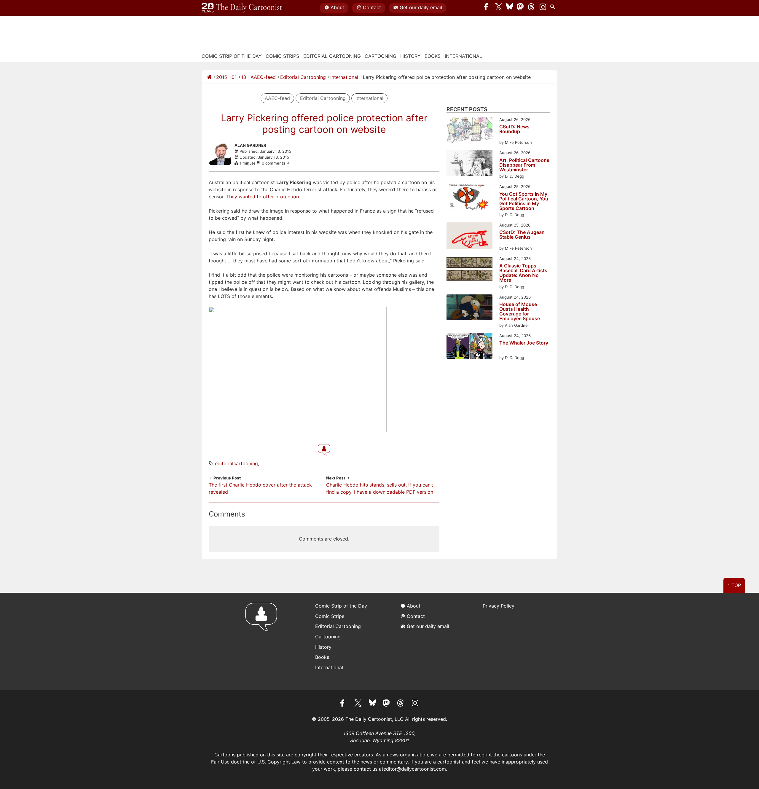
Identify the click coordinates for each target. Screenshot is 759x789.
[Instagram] (542, 8)
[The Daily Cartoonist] (242, 8)
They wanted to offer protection (262, 197)
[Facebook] (487, 8)
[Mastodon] (520, 8)
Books (433, 56)
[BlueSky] (509, 8)
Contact (372, 7)
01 (234, 77)
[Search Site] (553, 8)
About (337, 7)
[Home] (209, 77)
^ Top (734, 585)
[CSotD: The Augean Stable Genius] (469, 236)
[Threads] (531, 8)
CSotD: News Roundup (514, 129)
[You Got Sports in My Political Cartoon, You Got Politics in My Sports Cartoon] (469, 197)
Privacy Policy (498, 606)
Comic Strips (282, 56)
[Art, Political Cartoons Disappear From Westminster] (469, 164)
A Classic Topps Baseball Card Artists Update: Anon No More (523, 272)
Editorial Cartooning (332, 56)
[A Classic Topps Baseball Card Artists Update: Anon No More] (469, 269)
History (410, 56)
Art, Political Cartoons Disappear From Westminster (524, 165)
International (463, 56)
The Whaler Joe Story (523, 343)
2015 (221, 77)
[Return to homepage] (263, 641)
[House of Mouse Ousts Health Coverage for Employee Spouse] (469, 308)
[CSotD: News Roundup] (469, 131)
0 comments (274, 163)
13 (243, 77)
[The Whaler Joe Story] (469, 347)
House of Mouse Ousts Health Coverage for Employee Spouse (519, 311)
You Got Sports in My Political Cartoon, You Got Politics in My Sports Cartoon (523, 201)
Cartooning (380, 56)
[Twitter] (498, 8)
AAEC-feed (263, 77)
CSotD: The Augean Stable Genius (522, 235)
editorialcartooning (236, 463)
